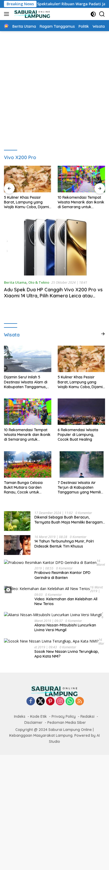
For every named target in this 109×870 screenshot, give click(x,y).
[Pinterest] (50, 701)
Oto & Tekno (38, 282)
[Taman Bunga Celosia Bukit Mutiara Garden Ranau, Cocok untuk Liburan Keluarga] (27, 464)
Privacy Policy (64, 716)
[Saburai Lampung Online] (31, 13)
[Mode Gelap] (93, 14)
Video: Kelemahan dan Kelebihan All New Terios (65, 601)
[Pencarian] (102, 14)
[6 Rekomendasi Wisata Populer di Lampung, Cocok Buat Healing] (81, 411)
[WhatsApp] (70, 701)
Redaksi (87, 716)
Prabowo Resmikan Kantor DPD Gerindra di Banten (62, 575)
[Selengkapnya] (103, 333)
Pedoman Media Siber (66, 722)
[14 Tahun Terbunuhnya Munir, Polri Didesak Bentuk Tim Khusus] (17, 545)
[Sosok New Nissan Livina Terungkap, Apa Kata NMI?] (51, 641)
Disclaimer (33, 722)
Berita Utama (15, 282)
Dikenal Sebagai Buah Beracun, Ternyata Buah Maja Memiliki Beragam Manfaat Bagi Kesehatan (68, 519)
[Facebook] (30, 701)
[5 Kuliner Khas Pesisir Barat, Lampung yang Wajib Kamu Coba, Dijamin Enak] (27, 179)
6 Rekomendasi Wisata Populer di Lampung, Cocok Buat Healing (78, 434)
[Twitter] (40, 701)
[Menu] (7, 13)
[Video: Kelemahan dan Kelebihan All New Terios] (47, 589)
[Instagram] (60, 701)
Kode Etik (38, 716)
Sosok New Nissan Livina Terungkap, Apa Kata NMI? (66, 654)
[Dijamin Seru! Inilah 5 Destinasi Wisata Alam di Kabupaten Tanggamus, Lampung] (27, 359)
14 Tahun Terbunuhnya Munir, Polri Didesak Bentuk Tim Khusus (64, 543)
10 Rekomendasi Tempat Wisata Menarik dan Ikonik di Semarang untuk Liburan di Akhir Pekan (81, 202)
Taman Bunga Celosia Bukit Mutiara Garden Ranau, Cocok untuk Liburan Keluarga (23, 487)
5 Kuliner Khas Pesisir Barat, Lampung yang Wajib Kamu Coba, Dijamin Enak (27, 202)
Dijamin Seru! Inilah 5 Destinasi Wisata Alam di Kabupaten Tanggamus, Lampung (25, 382)
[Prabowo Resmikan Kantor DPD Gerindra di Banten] (50, 562)
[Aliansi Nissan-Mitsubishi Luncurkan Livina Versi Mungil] (53, 615)
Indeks (19, 716)
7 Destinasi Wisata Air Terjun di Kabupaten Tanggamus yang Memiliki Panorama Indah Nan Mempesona (81, 487)
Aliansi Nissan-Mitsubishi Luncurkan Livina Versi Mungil (65, 627)
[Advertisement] (54, 88)
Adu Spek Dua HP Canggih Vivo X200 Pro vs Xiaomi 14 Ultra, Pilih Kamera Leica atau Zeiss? (53, 296)
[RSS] (79, 701)
